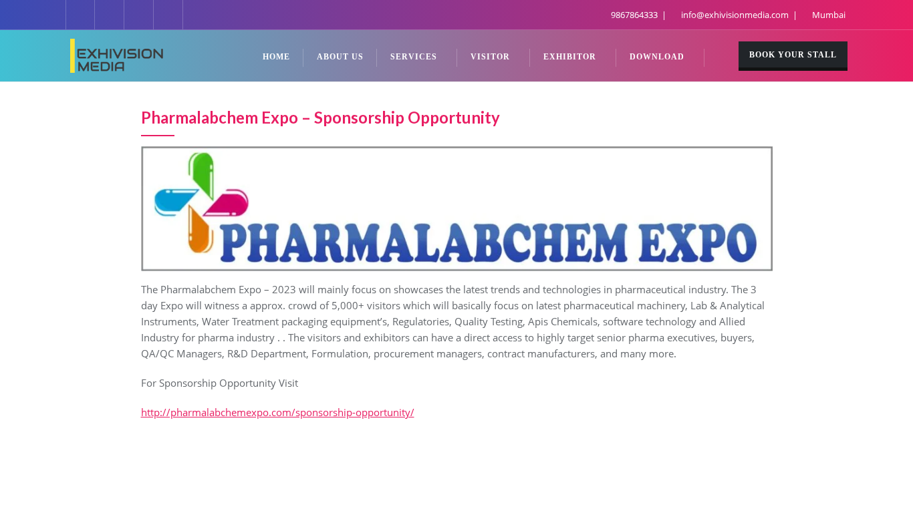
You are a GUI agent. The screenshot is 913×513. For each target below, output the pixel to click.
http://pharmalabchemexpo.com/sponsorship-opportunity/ (277, 412)
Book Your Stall (793, 54)
